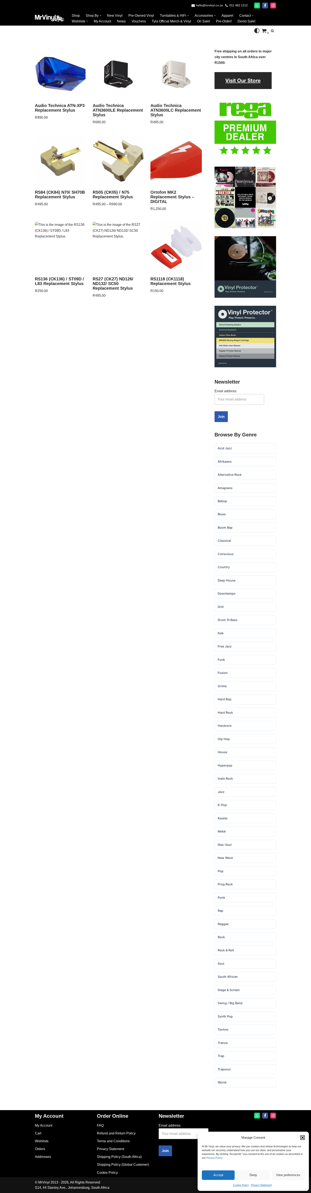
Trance (223, 1043)
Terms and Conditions (113, 1141)
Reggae (223, 924)
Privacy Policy (214, 1157)
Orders (40, 1149)
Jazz (221, 792)
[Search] (272, 30)
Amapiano (225, 488)
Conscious (226, 554)
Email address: (226, 391)
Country (224, 567)
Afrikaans (225, 461)
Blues (222, 514)
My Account (102, 21)
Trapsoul (224, 1069)
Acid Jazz (225, 448)
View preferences (288, 1175)
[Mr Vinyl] (50, 18)
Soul (221, 963)
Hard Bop (224, 699)
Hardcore (224, 725)
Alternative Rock (230, 474)
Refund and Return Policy (116, 1133)
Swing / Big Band (230, 1003)
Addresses (43, 1157)
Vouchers (139, 21)
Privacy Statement (261, 1185)
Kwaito (223, 818)
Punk (221, 897)
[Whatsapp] (257, 5)
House (222, 752)
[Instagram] (273, 5)
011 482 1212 (238, 5)
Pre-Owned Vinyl (141, 15)
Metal (222, 831)
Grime (222, 686)
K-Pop (222, 805)
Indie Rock (225, 778)
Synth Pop (225, 1016)
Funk (221, 659)
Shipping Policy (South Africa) (119, 1157)
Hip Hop (224, 739)
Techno (223, 1029)
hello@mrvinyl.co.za (209, 5)
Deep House (226, 580)
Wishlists (41, 1141)
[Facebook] (265, 5)
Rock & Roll (226, 950)
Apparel (227, 15)
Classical (224, 540)
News (121, 21)
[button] (302, 1137)
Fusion (223, 673)
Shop (76, 15)
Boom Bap (225, 527)
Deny (253, 1175)
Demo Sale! (246, 21)
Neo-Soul (225, 844)
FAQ (100, 1125)
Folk (221, 633)
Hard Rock (225, 712)
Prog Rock (225, 884)
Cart (38, 1133)
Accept (218, 1175)
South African (228, 976)
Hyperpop (225, 765)
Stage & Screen (229, 990)
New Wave (225, 858)
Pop (220, 871)
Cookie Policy (241, 1185)
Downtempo (226, 593)
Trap (221, 1056)
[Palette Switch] (256, 30)
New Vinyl (114, 15)
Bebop (222, 501)
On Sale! (203, 21)
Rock (221, 937)
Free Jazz (225, 646)
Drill (221, 607)
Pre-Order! (224, 21)
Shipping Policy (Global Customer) (123, 1164)
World (222, 1082)
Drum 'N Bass (227, 620)
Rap (220, 910)
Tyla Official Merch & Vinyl (171, 21)
